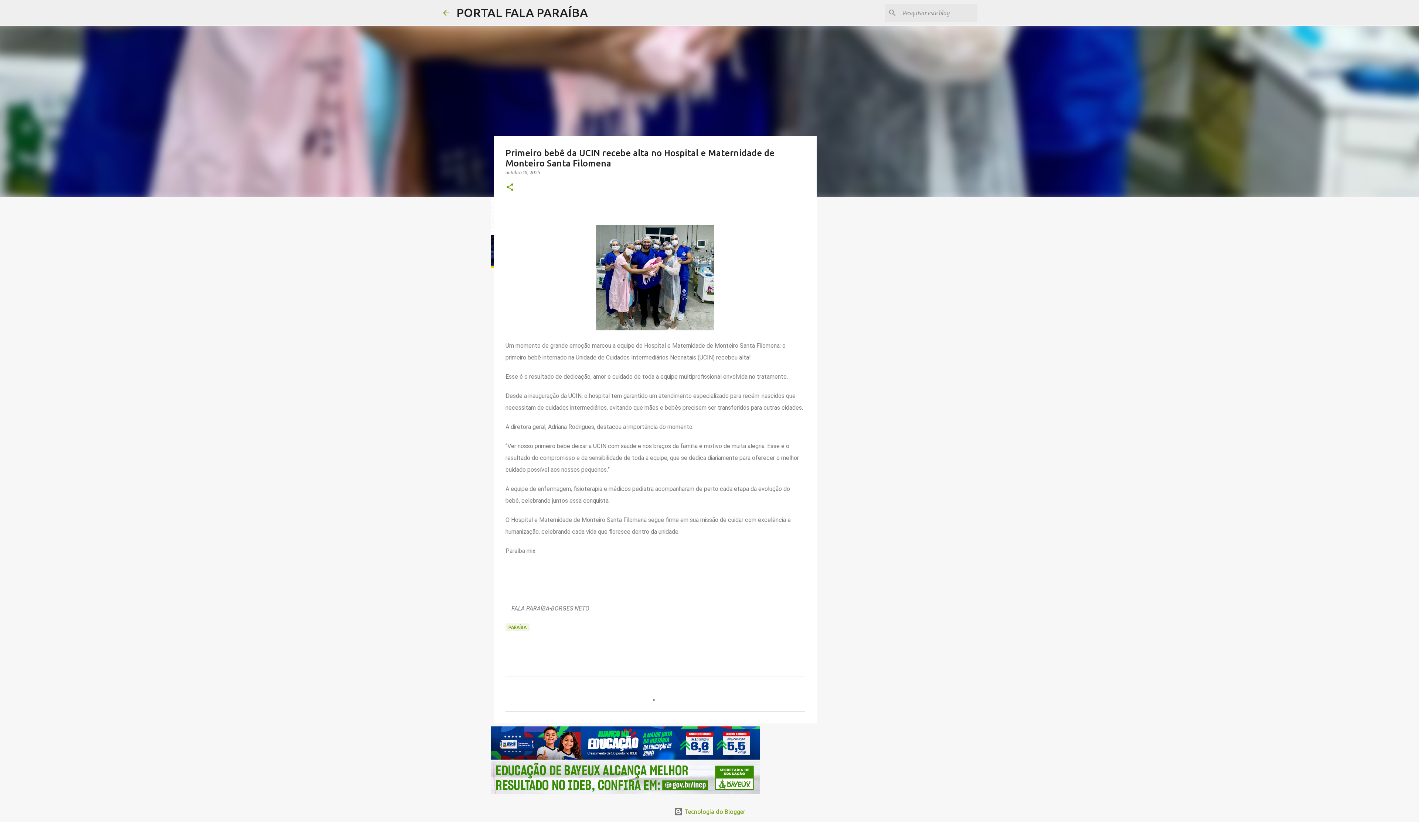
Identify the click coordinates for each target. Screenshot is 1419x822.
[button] (510, 188)
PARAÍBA (517, 627)
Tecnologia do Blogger (714, 811)
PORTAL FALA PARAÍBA (522, 12)
